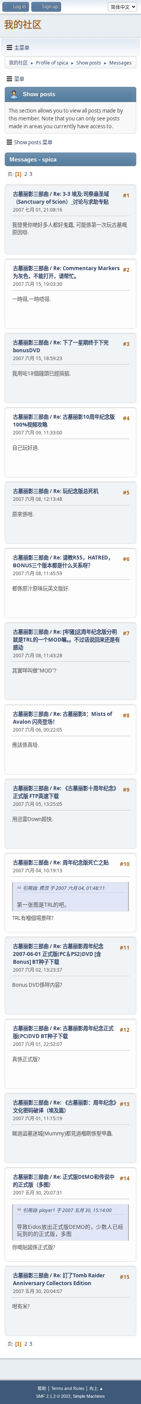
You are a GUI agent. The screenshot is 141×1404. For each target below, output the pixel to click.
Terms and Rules (67, 1388)
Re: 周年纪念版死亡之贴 (80, 862)
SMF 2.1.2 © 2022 (53, 1396)
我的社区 (23, 24)
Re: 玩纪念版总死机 (75, 491)
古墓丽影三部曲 (31, 193)
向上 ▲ (96, 1388)
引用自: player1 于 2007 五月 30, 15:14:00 (67, 1210)
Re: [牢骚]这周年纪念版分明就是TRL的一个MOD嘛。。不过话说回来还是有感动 (66, 639)
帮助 (42, 1388)
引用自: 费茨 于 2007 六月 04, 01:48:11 (64, 888)
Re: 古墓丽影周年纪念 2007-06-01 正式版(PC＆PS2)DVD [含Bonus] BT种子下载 (58, 954)
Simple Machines (89, 1396)
